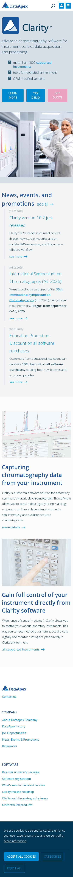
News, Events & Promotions (20, 739)
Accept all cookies (21, 856)
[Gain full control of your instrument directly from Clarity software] (36, 562)
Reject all (14, 868)
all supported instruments (21, 649)
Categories (52, 856)
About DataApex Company (19, 720)
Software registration (16, 779)
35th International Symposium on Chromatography (36, 294)
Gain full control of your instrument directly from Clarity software (36, 602)
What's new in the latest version (23, 785)
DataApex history (13, 726)
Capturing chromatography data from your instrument (32, 474)
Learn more (12, 95)
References (9, 746)
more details (11, 527)
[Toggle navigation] (61, 6)
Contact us (9, 697)
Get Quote (58, 95)
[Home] (16, 5)
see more (15, 256)
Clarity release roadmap (18, 792)
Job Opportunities (14, 733)
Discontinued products (17, 805)
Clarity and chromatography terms (25, 798)
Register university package (20, 772)
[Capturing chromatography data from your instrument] (36, 434)
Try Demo (35, 95)
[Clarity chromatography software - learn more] (27, 22)
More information (15, 841)
